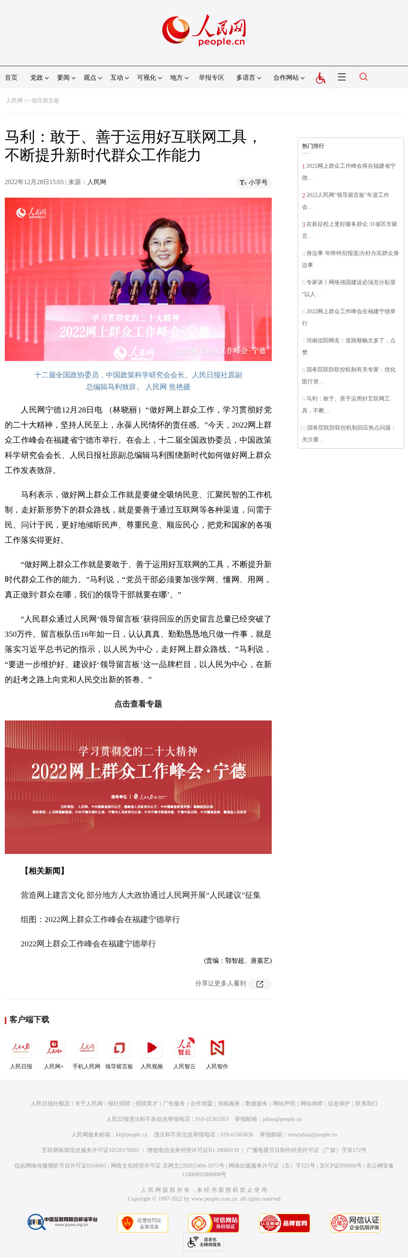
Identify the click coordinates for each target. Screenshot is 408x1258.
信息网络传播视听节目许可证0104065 (60, 1166)
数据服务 (256, 1104)
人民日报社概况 (50, 1104)
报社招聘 (119, 1104)
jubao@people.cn (282, 1119)
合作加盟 (201, 1104)
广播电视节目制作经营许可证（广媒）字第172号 (307, 1150)
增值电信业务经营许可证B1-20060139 (193, 1150)
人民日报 (21, 1067)
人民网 (14, 101)
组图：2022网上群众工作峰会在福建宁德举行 (100, 919)
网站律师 (311, 1104)
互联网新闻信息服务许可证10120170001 (90, 1150)
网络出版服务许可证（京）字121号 (272, 1166)
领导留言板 (45, 101)
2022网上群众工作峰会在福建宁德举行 (88, 943)
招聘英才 (146, 1104)
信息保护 (339, 1104)
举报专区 (211, 77)
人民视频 (152, 1067)
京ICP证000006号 (341, 1166)
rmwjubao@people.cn (312, 1135)
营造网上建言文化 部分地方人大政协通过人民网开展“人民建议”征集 (141, 895)
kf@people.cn (131, 1135)
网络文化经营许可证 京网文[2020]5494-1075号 (167, 1166)
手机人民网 (86, 1067)
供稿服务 (229, 1104)
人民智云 (184, 1067)
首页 (11, 77)
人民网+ (54, 1067)
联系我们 (366, 1104)
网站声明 (284, 1104)
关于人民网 (89, 1104)
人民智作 (217, 1067)
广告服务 (174, 1104)
